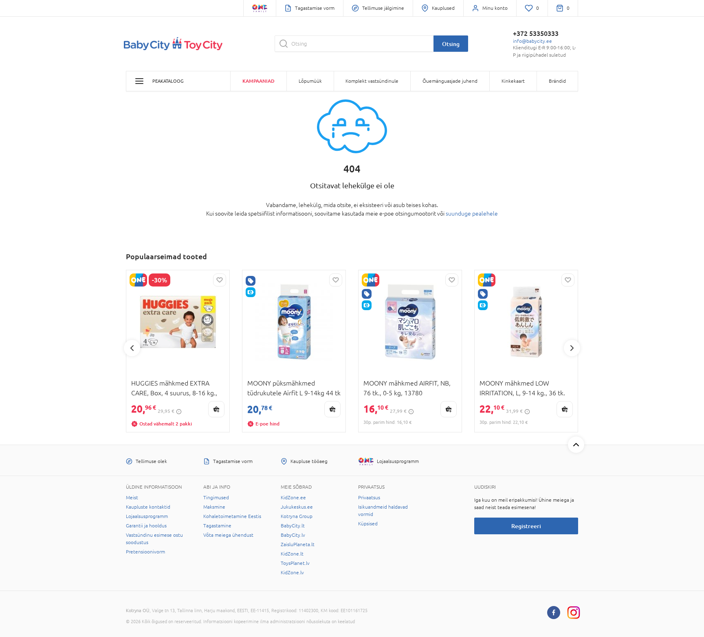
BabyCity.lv (293, 535)
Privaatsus (369, 497)
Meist (132, 497)
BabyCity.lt (293, 526)
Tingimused (216, 497)
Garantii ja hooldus (146, 526)
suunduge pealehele (472, 213)
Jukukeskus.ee (297, 507)
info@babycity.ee (532, 41)
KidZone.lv (292, 572)
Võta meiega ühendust (228, 535)
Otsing (451, 43)
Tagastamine (217, 526)
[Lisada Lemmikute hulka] (219, 280)
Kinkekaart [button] (513, 81)
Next (572, 348)
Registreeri (526, 525)
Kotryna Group (296, 516)
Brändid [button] (557, 81)
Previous (132, 348)
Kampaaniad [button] (258, 81)
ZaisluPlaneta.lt (298, 544)
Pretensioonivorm (145, 552)
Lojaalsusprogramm (147, 516)
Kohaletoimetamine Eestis (232, 516)
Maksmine (214, 507)
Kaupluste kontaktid (148, 507)
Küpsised (368, 524)
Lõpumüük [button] (310, 81)
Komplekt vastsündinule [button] (371, 81)
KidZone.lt (292, 554)
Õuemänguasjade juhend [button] (449, 81)
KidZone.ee (293, 497)
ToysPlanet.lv (295, 563)
